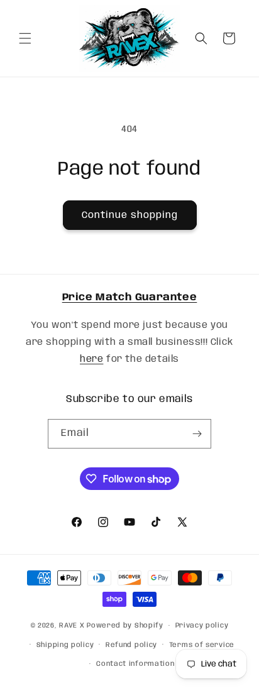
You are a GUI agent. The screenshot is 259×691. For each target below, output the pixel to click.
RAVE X (71, 625)
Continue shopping (130, 215)
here (91, 359)
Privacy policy (202, 625)
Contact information (135, 664)
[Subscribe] (197, 434)
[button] (25, 38)
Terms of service (201, 645)
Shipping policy (65, 645)
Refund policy (131, 645)
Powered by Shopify (125, 625)
